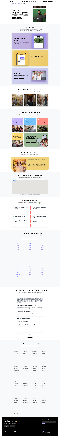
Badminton (42, 241)
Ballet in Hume (34, 381)
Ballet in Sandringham (44, 400)
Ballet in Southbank (35, 402)
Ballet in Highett (43, 379)
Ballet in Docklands (44, 366)
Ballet (30, 243)
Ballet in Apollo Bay (44, 351)
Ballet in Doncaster (16, 368)
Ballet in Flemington (44, 372)
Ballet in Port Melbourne (16, 398)
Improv (30, 262)
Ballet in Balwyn (16, 355)
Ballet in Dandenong (25, 366)
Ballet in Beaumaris (35, 355)
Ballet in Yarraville (16, 413)
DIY (17, 253)
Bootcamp (18, 245)
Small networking (18, 274)
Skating (30, 272)
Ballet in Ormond (16, 396)
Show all (30, 337)
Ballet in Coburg (34, 364)
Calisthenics (30, 247)
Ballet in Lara (34, 385)
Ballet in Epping (16, 372)
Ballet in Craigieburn (16, 366)
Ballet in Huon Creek (44, 381)
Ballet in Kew (34, 383)
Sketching (42, 272)
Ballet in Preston (34, 398)
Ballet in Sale (34, 400)
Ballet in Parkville (34, 396)
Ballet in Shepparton (16, 402)
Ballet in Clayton (16, 364)
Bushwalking (17, 247)
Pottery (17, 270)
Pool (42, 268)
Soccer (42, 274)
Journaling (42, 262)
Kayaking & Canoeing (30, 264)
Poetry (17, 268)
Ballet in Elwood (43, 370)
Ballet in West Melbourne (16, 411)
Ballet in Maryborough (44, 387)
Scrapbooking (42, 270)
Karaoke (18, 264)
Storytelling (30, 276)
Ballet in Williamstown (25, 411)
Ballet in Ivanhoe (16, 383)
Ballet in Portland (25, 398)
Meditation (42, 264)
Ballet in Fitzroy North (34, 372)
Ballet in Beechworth (44, 355)
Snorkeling (30, 274)
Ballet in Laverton (44, 385)
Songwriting (17, 276)
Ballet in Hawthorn (16, 379)
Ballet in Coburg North (44, 364)
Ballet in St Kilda (43, 402)
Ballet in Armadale (16, 353)
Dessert (42, 253)
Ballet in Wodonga (34, 411)
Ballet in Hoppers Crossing (16, 381)
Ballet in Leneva (16, 387)
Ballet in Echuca (25, 370)
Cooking (42, 249)
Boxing (42, 245)
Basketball (42, 243)
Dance (30, 253)
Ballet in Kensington (25, 383)
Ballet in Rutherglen (25, 400)
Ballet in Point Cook (44, 396)
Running (30, 270)
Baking (17, 243)
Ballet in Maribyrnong (34, 387)
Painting (18, 266)
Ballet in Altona (25, 351)
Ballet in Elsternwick (35, 370)
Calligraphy (42, 247)
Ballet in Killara (43, 383)
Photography (30, 266)
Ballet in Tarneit (43, 404)
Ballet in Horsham (25, 381)
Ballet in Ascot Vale (25, 353)
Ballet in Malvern (25, 387)
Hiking (17, 262)
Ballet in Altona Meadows (34, 351)
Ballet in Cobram (25, 364)
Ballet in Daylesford (35, 366)
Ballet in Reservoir (44, 398)
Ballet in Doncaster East (25, 368)
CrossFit (30, 251)
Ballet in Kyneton (16, 385)
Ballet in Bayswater (25, 355)
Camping (18, 249)
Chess (30, 249)
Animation (18, 241)
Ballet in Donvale (34, 368)
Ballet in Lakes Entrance (25, 385)
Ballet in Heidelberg (35, 379)
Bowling (30, 245)
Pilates (42, 266)
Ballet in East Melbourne (16, 370)
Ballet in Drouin (43, 368)
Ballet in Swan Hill (34, 404)
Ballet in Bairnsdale (35, 353)
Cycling (42, 251)
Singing (17, 272)
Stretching (42, 276)
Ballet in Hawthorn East (25, 379)
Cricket (17, 251)
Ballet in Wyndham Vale (43, 411)
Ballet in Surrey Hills (25, 404)
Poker (30, 268)
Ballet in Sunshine (16, 404)
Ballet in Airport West (16, 351)
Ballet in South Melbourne (25, 402)
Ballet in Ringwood (16, 400)
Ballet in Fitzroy (25, 372)
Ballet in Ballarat (43, 353)
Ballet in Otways (25, 396)
